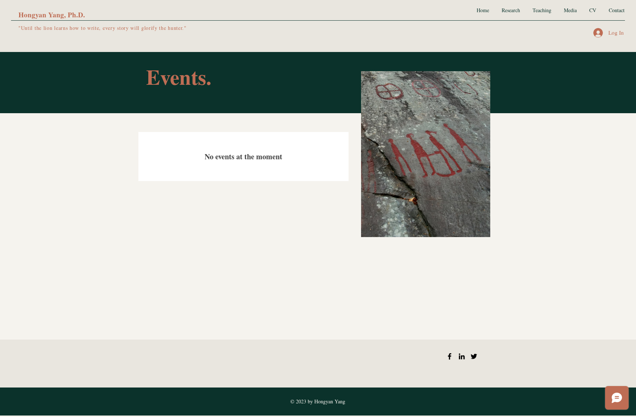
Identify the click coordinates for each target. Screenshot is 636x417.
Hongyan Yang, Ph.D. (51, 15)
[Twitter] (474, 356)
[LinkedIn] (461, 356)
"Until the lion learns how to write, (60, 27)
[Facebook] (449, 356)
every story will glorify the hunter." (145, 27)
